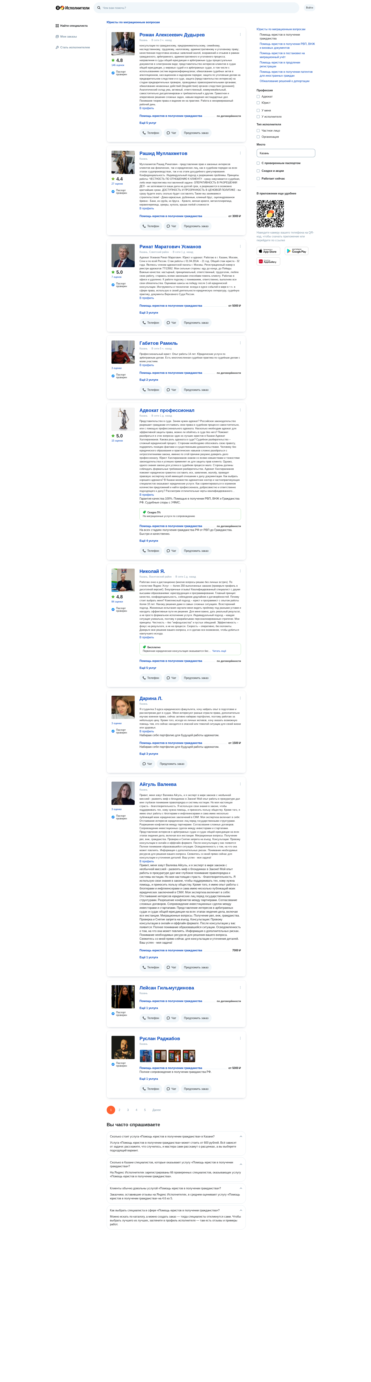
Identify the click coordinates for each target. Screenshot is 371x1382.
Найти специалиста (74, 25)
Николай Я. (152, 571)
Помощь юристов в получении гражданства (171, 115)
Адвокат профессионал (167, 410)
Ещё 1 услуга (149, 957)
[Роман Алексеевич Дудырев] (123, 43)
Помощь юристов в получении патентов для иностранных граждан (286, 73)
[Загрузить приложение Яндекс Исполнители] (286, 214)
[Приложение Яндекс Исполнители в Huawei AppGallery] (268, 261)
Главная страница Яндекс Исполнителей (73, 8)
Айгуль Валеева (158, 784)
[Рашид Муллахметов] (123, 162)
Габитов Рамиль (159, 343)
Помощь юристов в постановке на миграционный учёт (282, 55)
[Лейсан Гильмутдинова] (123, 996)
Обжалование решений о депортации (284, 81)
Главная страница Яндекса (58, 8)
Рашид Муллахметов (163, 153)
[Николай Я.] (123, 580)
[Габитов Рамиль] (123, 352)
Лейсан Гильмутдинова (167, 987)
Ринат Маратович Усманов (170, 246)
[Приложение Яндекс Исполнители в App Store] (268, 251)
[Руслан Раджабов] (123, 1047)
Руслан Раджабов (160, 1038)
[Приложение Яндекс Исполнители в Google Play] (296, 251)
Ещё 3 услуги (149, 312)
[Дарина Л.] (123, 707)
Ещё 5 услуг (148, 122)
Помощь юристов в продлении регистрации (280, 64)
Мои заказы (68, 36)
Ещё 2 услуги (149, 379)
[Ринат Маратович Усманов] (123, 255)
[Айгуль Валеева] (123, 793)
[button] (151, 133)
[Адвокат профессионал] (123, 419)
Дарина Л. (151, 698)
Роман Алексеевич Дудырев (172, 34)
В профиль (147, 108)
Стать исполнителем (75, 47)
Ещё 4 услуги (149, 540)
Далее (156, 1110)
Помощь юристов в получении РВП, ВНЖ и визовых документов (287, 45)
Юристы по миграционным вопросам (281, 29)
